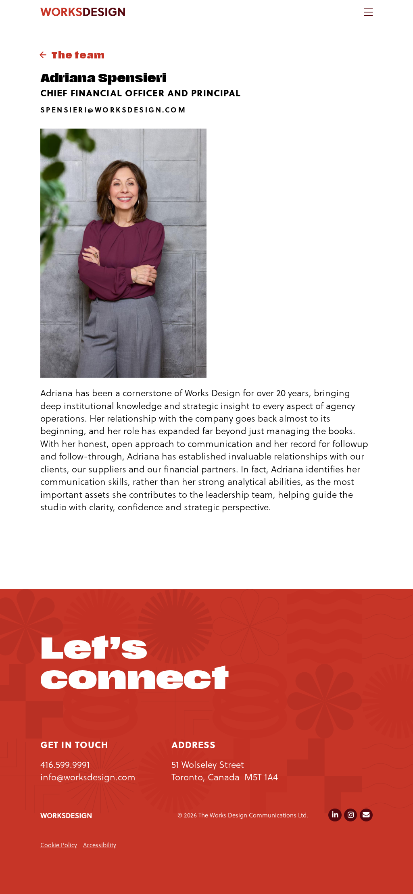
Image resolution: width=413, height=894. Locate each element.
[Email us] (366, 815)
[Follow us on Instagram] (350, 815)
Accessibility (99, 845)
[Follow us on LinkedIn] (334, 815)
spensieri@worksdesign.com (113, 109)
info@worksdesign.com (88, 777)
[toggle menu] (368, 11)
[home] (82, 12)
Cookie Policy (58, 845)
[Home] (66, 815)
